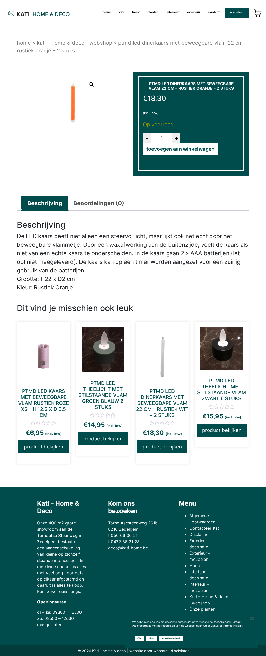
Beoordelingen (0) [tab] (98, 203)
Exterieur (193, 12)
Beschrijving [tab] (44, 203)
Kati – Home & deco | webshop (74, 42)
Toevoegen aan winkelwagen (180, 149)
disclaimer (180, 650)
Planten (153, 12)
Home (107, 12)
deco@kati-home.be (128, 547)
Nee (151, 638)
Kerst (136, 12)
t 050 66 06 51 (122, 535)
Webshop (236, 12)
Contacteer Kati (204, 528)
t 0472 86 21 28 (124, 541)
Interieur (173, 12)
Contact (214, 12)
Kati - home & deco (109, 650)
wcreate (161, 650)
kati (121, 12)
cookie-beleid (171, 638)
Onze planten (202, 609)
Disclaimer (199, 534)
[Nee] (251, 618)
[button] (91, 84)
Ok (139, 638)
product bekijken (43, 447)
